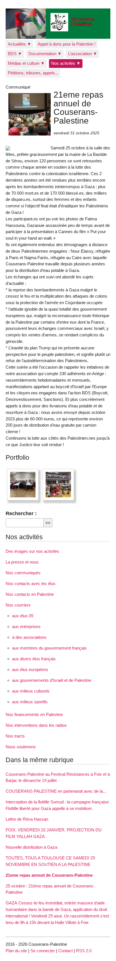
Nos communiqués (23, 572)
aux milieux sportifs (30, 701)
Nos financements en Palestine (34, 714)
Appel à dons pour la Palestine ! (66, 44)
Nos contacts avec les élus (30, 583)
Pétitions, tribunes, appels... (33, 72)
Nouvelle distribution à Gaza (31, 847)
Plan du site (16, 950)
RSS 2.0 (84, 950)
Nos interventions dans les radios (36, 725)
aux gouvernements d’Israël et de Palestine (51, 680)
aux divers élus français (34, 658)
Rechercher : (21, 513)
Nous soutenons (21, 746)
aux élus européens (30, 669)
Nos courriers (18, 605)
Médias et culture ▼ (26, 63)
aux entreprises (26, 626)
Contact (65, 950)
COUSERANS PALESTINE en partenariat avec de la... (56, 791)
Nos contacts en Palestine (30, 594)
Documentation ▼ (45, 53)
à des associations (29, 637)
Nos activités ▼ (66, 63)
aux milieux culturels (31, 691)
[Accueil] (58, 23)
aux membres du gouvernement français (49, 648)
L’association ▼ (82, 53)
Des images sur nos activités (32, 551)
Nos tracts (15, 736)
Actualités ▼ (19, 44)
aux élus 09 (22, 615)
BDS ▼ (15, 53)
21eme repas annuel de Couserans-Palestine (49, 875)
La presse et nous (22, 562)
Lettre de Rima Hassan (27, 819)
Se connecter (42, 950)
